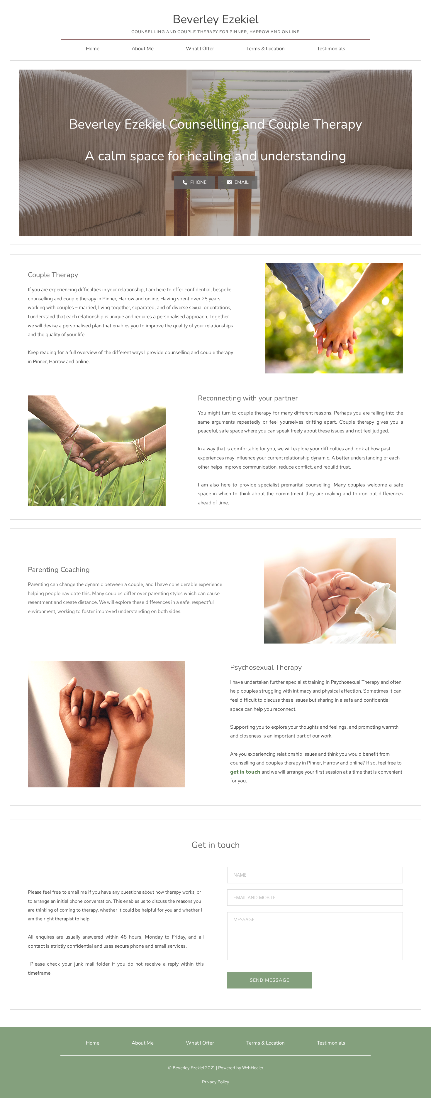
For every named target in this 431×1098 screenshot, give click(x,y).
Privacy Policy (215, 1082)
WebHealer (252, 1068)
